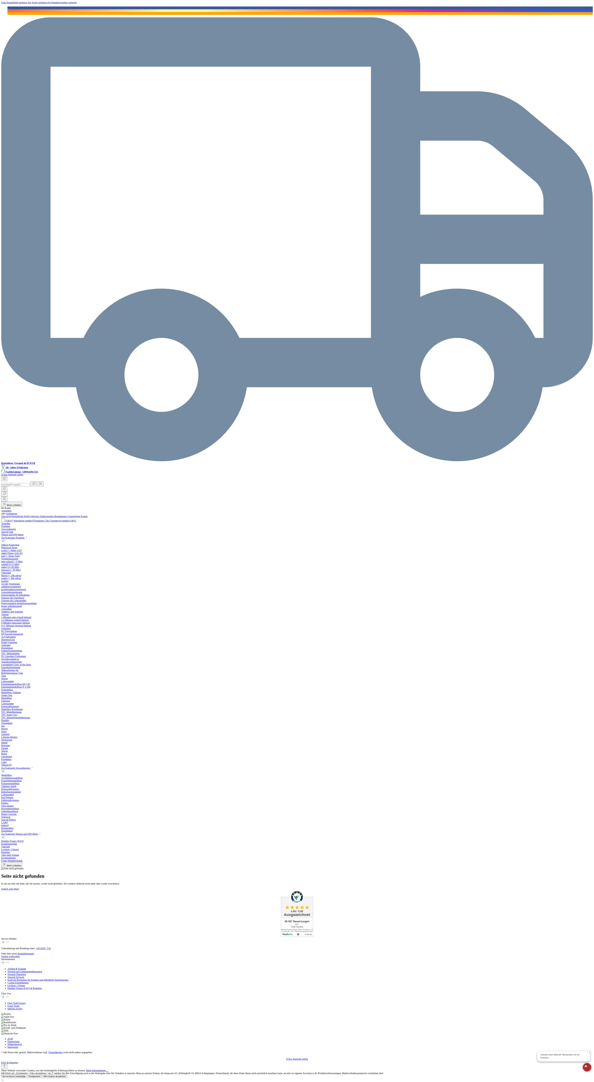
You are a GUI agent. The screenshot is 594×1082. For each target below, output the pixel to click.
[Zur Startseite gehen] (12, 474)
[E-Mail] (8, 13)
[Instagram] (8, 10)
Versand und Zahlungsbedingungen (24, 971)
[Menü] (4, 478)
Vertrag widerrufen (10, 956)
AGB (10, 1038)
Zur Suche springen (37, 2)
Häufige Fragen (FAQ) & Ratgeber (24, 988)
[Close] (2, 1080)
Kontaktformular (26, 953)
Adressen (35, 516)
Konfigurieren (34, 1076)
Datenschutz (13, 1041)
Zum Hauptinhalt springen (14, 2)
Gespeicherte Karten (78, 516)
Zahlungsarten (47, 516)
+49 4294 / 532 (43, 948)
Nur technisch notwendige (14, 1076)
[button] (587, 1067)
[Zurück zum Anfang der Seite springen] (4, 1066)
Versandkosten (55, 1052)
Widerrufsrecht (14, 1044)
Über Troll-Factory (16, 1003)
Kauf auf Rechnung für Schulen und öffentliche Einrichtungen (37, 980)
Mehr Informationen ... (97, 1070)
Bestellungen (61, 516)
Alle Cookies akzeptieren (54, 1076)
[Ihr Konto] (4, 499)
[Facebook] (8, 8)
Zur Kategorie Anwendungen (16, 768)
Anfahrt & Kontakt (16, 968)
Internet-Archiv (14, 1008)
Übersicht (6, 516)
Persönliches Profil (20, 516)
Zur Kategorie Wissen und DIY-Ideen (20, 834)
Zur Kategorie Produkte (13, 537)
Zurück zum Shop (10, 889)
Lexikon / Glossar (16, 985)
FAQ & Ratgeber (9, 1062)
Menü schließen (14, 505)
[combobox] (15, 484)
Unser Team (13, 1006)
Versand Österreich (16, 974)
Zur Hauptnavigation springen (62, 2)
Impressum (12, 1047)
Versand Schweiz (15, 977)
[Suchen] (33, 483)
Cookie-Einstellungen (18, 982)
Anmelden (6, 511)
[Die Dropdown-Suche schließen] (40, 483)
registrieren (11, 513)
